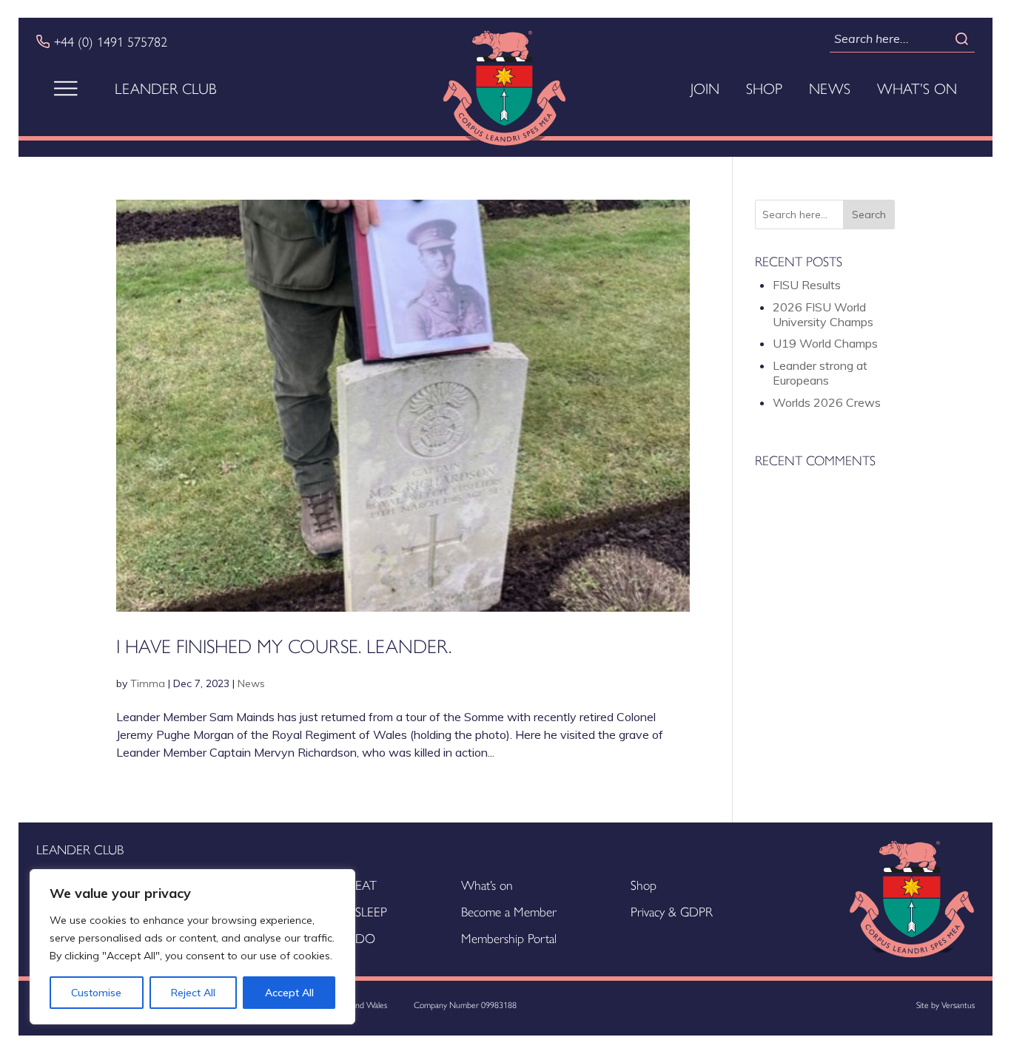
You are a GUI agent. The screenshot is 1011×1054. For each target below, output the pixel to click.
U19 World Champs (825, 343)
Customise (96, 992)
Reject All (193, 992)
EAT (366, 884)
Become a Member (509, 911)
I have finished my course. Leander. (283, 645)
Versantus (958, 1004)
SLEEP (371, 911)
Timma (147, 683)
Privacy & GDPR (672, 911)
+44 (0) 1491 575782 (110, 41)
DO (365, 937)
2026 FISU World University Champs (823, 314)
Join (705, 88)
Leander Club (166, 88)
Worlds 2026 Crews (827, 402)
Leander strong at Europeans (820, 373)
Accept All (289, 992)
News (829, 88)
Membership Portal (509, 937)
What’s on (487, 884)
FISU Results (807, 284)
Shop (764, 88)
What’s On (917, 88)
